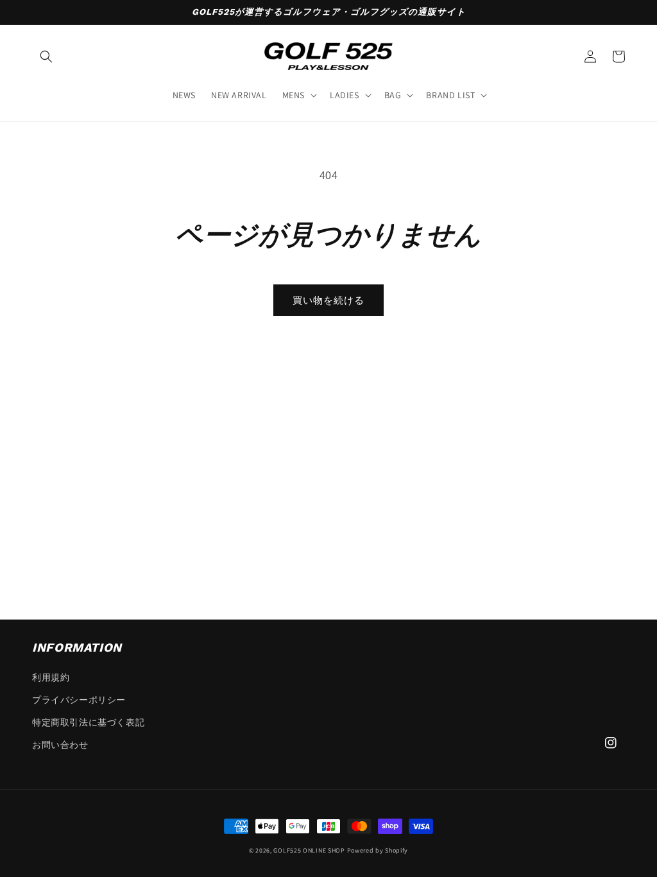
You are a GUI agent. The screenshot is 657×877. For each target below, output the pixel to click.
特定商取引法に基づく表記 (88, 722)
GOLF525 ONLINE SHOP (309, 850)
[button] (46, 56)
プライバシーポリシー (79, 700)
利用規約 (50, 677)
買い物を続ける (328, 300)
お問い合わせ (60, 745)
